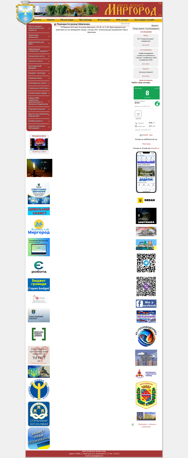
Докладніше (145, 45)
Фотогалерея (104, 20)
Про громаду (85, 20)
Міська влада (66, 20)
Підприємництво (36, 109)
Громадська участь (37, 83)
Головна (37, 20)
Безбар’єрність (35, 121)
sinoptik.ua (155, 148)
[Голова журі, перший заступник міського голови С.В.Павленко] (39, 144)
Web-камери (122, 20)
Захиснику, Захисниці (33, 36)
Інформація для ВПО (36, 43)
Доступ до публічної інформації (38, 115)
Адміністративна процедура (36, 127)
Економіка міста (36, 56)
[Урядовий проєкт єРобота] (39, 275)
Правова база (35, 78)
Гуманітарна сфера (37, 93)
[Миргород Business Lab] (39, 235)
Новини (51, 20)
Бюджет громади (36, 73)
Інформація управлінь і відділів (38, 50)
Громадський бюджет (34, 67)
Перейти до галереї (39, 152)
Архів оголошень (145, 80)
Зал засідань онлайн (144, 20)
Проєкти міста (35, 61)
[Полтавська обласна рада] (146, 409)
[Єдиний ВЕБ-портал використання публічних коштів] (38, 305)
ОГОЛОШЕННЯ (146, 32)
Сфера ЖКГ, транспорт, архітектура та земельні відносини (38, 101)
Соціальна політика (38, 88)
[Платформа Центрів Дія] (39, 256)
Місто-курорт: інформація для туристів (36, 28)
